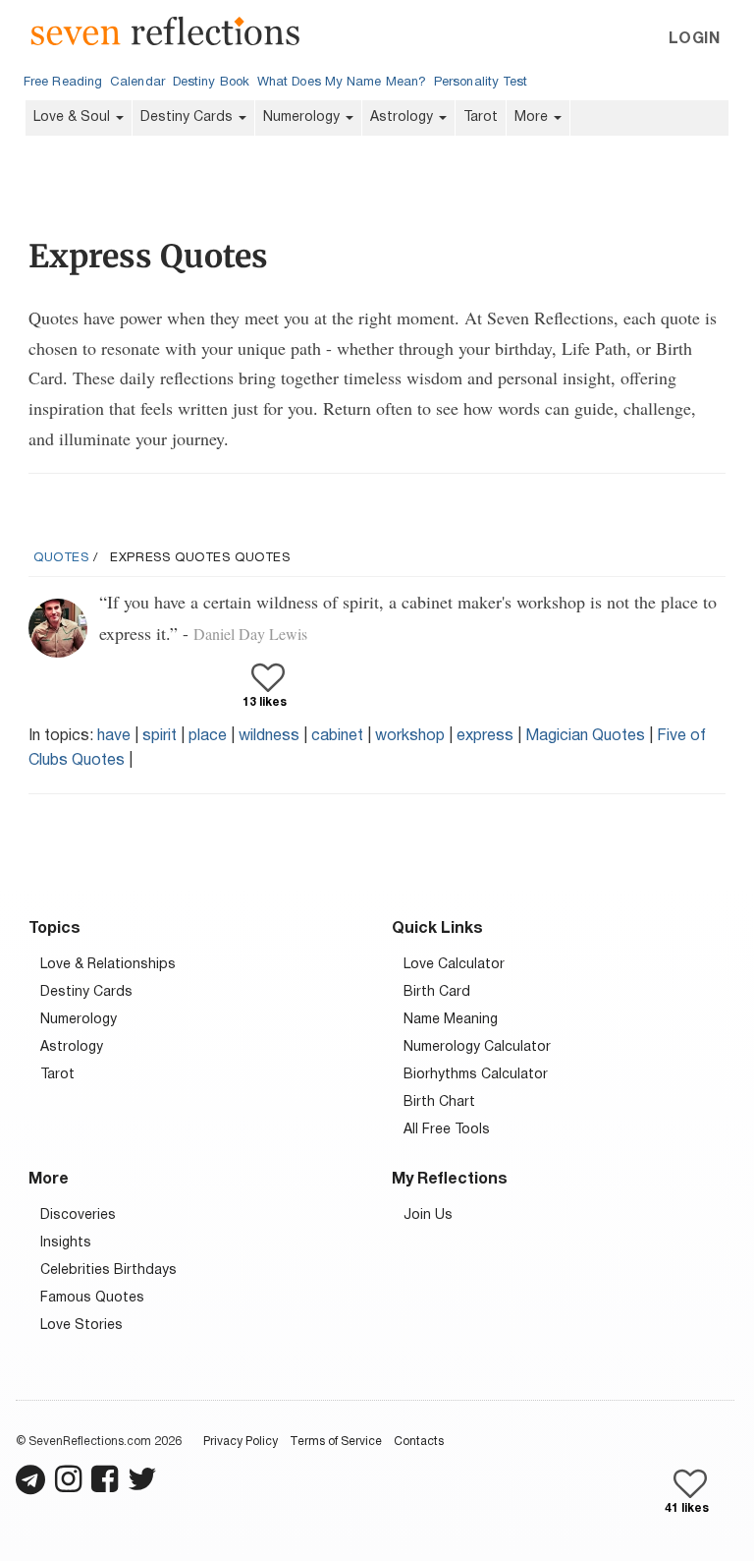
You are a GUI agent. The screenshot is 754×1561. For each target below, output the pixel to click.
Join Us (428, 1215)
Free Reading (63, 82)
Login (694, 39)
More (533, 117)
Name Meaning (451, 1019)
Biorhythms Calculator (476, 1075)
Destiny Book (211, 82)
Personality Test (480, 82)
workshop (410, 736)
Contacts (419, 1441)
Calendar (137, 82)
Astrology (403, 117)
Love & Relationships (108, 964)
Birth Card (437, 992)
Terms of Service (336, 1441)
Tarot (480, 117)
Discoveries (78, 1215)
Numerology (303, 117)
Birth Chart (439, 1102)
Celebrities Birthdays (108, 1270)
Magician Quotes (585, 736)
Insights (65, 1243)
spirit (159, 736)
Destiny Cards (188, 117)
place (207, 736)
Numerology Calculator (477, 1047)
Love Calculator (454, 964)
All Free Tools (447, 1130)
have (114, 736)
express (485, 736)
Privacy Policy (240, 1441)
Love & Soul (73, 117)
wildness (269, 736)
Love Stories (81, 1325)
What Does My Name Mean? (341, 82)
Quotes (61, 558)
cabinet (337, 736)
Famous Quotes (92, 1298)
